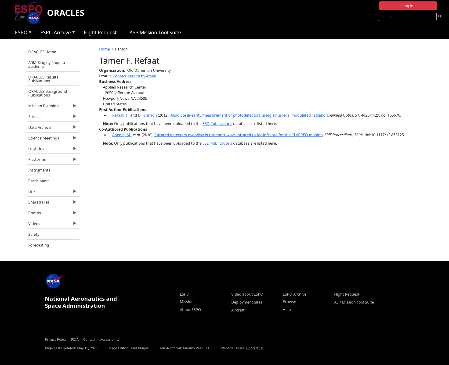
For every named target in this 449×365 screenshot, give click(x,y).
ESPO (20, 33)
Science (34, 118)
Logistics (35, 150)
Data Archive (39, 128)
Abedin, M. (121, 134)
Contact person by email (134, 76)
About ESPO (190, 309)
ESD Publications (217, 123)
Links (32, 193)
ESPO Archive (54, 33)
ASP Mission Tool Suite (155, 32)
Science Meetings (43, 139)
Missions (188, 301)
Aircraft (238, 310)
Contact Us (255, 348)
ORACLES (65, 12)
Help (287, 309)
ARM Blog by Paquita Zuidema (46, 64)
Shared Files (38, 203)
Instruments (39, 170)
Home (104, 49)
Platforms (36, 160)
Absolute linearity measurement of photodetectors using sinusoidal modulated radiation (249, 115)
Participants (39, 180)
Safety (33, 234)
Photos (34, 214)
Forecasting (38, 245)
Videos (33, 225)
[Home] (30, 13)
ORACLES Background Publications (47, 93)
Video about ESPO (247, 294)
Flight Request (100, 32)
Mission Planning (43, 107)
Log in (408, 5)
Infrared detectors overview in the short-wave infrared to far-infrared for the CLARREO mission (238, 134)
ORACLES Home (42, 51)
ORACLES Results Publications (43, 79)
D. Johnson (147, 115)
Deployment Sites (246, 302)
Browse (289, 301)
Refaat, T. (120, 115)
